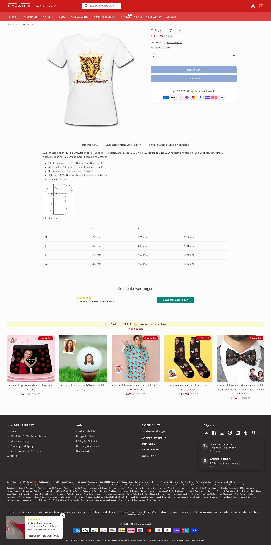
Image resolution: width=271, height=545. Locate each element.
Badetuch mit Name (15, 488)
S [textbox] (153, 56)
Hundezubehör (13, 500)
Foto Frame (11, 497)
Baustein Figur (132, 497)
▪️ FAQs (11, 431)
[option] (28, 368)
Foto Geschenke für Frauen (75, 488)
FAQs (213, 463)
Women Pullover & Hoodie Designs (191, 485)
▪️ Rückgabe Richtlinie (85, 441)
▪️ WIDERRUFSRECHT (152, 438)
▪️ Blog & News (147, 455)
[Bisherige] (12, 359)
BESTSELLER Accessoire (86, 482)
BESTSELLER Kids (107, 482)
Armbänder (139, 488)
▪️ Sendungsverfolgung (20, 446)
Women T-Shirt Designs (126, 485)
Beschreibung (90, 144)
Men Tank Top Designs (204, 482)
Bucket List (98, 497)
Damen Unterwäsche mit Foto (220, 485)
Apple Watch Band (135, 494)
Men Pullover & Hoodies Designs (20, 485)
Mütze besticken (14, 491)
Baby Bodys (256, 491)
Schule (189, 491)
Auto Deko (88, 494)
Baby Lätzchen (25, 494)
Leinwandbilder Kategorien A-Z (109, 500)
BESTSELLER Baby (125, 482)
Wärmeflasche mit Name (29, 497)
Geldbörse (252, 497)
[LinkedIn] (238, 433)
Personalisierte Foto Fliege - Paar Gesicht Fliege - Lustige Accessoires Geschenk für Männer (240, 389)
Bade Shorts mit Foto (66, 485)
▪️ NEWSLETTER (148, 449)
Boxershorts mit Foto (46, 485)
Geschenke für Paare (98, 488)
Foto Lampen (65, 497)
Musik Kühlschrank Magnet (205, 494)
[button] (62, 515)
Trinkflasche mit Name (118, 491)
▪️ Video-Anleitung (18, 441)
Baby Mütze (12, 494)
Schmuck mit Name (117, 488)
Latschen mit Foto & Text (57, 491)
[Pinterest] (230, 433)
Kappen (215, 488)
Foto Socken (39, 491)
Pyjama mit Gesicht (106, 485)
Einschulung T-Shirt (164, 491)
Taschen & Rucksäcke (226, 491)
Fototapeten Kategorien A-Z (81, 500)
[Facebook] (214, 433)
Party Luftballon (179, 497)
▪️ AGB (77, 425)
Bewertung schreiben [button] (175, 299)
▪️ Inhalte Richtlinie (83, 431)
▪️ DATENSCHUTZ (149, 425)
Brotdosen (179, 491)
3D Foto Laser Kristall (83, 497)
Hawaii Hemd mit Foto (226, 482)
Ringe (130, 488)
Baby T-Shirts (243, 491)
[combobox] (194, 55)
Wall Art (52, 500)
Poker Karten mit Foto (243, 494)
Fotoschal (27, 491)
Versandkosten (174, 42)
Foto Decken (225, 497)
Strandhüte (240, 485)
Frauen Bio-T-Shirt (162, 48)
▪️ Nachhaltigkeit (82, 451)
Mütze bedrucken (247, 488)
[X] (206, 433)
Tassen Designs (100, 491)
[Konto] (253, 4)
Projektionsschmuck (176, 488)
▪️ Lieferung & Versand (85, 446)
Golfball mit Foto (164, 497)
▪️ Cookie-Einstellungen (151, 431)
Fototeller (87, 491)
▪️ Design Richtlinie (83, 436)
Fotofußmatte (194, 497)
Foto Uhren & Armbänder (114, 494)
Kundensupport (231, 463)
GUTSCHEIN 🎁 (29, 482)
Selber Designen (14, 482)
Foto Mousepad (225, 494)
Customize (194, 78)
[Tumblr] (246, 433)
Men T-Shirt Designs (169, 482)
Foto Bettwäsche (210, 497)
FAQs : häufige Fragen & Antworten (169, 144)
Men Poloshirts (186, 482)
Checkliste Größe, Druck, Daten (123, 144)
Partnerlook (30, 488)
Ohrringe (162, 488)
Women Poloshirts (146, 485)
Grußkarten (62, 500)
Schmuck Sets (193, 488)
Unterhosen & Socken (86, 485)
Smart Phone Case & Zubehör (179, 494)
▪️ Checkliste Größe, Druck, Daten (26, 436)
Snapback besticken (229, 488)
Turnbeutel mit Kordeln (204, 491)
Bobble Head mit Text (115, 497)
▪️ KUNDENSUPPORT (20, 425)
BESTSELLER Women (65, 482)
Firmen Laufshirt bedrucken (147, 482)
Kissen (98, 494)
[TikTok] (253, 433)
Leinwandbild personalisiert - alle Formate (142, 500)
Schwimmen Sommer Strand (142, 491)
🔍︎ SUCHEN (13, 456)
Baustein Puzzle (147, 497)
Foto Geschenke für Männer (49, 488)
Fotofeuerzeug (239, 497)
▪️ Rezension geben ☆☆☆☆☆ (24, 451)
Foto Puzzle (59, 494)
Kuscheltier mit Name (43, 494)
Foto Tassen (75, 491)
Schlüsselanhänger (50, 497)
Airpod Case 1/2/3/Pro (154, 494)
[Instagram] (222, 433)
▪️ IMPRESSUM (148, 443)
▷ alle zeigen (135, 328)
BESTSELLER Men (46, 482)
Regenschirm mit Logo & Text (34, 500)
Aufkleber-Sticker (74, 494)
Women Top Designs (165, 485)
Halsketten (151, 488)
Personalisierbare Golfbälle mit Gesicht (83, 385)
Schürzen (206, 488)
